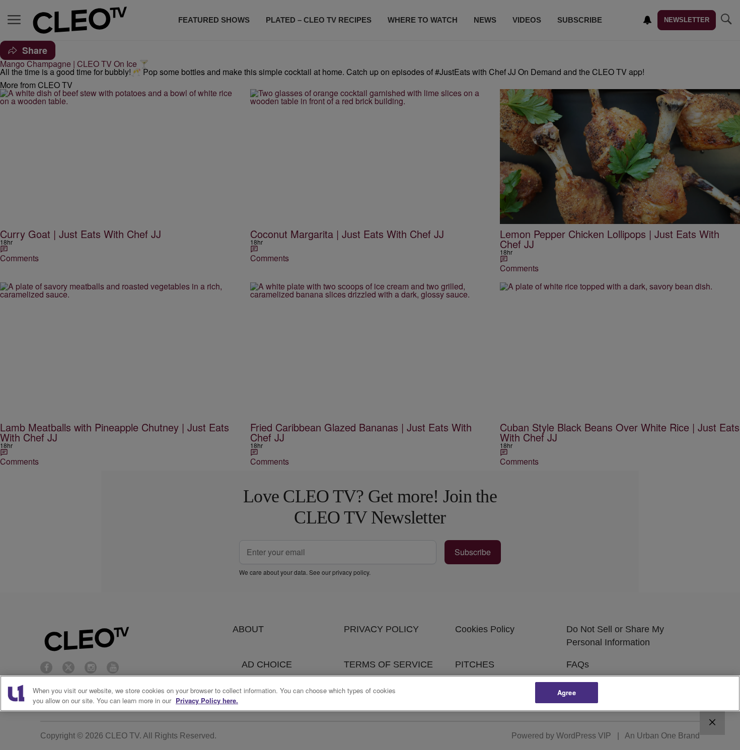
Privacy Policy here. (207, 700)
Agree (566, 692)
